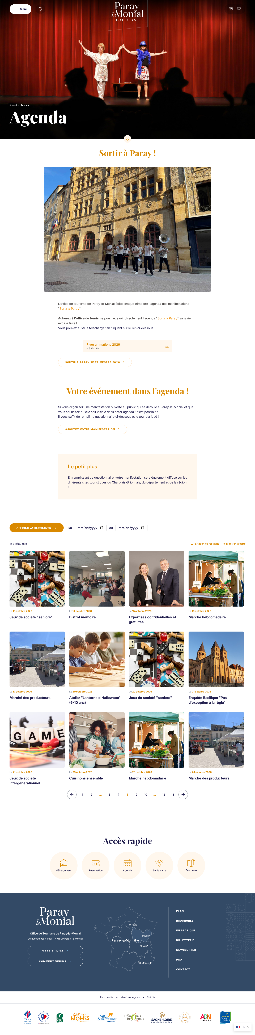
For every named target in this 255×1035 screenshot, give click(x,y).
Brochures (185, 920)
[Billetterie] (239, 9)
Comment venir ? (53, 961)
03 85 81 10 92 (52, 950)
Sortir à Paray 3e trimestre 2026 (92, 362)
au (111, 528)
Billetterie (185, 940)
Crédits (151, 997)
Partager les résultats (206, 543)
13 (172, 794)
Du (70, 528)
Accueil (13, 105)
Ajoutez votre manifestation (90, 429)
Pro (179, 959)
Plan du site (106, 997)
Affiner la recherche (34, 527)
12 (163, 794)
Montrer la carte (235, 543)
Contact (183, 969)
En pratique (186, 930)
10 (145, 794)
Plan (180, 910)
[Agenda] (231, 9)
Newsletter (186, 949)
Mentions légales (130, 997)
